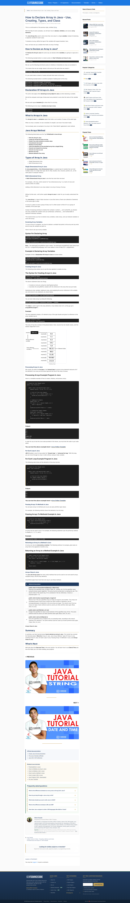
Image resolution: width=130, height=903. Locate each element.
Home (50, 3)
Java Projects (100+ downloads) (37, 777)
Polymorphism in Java (34, 767)
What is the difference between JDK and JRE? (41, 804)
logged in (35, 862)
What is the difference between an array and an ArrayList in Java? (47, 790)
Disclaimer (60, 901)
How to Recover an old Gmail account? (96, 154)
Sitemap (65, 901)
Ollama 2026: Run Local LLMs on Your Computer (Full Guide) (96, 25)
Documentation (76, 3)
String (55, 27)
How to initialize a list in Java (36, 771)
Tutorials (86, 3)
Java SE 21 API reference (35, 758)
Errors (93, 3)
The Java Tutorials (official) (36, 756)
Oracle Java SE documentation (37, 753)
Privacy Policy (46, 901)
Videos (100, 3)
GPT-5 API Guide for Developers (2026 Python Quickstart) (95, 42)
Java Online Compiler (59, 447)
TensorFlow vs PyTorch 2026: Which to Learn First (96, 57)
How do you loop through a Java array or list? (41, 795)
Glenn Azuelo (38, 817)
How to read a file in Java (36, 775)
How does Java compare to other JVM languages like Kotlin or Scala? (47, 809)
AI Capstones (64, 3)
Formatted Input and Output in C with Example (37, 840)
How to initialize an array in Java (37, 769)
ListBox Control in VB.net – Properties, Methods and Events (40, 839)
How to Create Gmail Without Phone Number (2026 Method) (96, 137)
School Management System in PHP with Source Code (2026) (96, 170)
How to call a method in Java (36, 773)
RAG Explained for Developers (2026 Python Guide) (96, 50)
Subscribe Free (98, 884)
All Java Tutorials (33, 779)
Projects (55, 3)
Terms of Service (53, 901)
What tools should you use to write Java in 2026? (42, 800)
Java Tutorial (30, 837)
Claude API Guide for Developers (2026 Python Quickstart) (95, 33)
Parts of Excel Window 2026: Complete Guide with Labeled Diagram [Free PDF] (96, 146)
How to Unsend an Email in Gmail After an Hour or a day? (96, 162)
